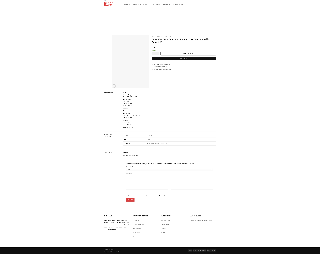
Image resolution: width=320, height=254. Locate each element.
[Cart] (215, 4)
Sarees (163, 228)
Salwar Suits (137, 4)
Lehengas (127, 4)
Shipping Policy (137, 228)
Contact (111, 249)
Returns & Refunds (138, 224)
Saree (145, 4)
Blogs (181, 4)
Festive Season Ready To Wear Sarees (201, 220)
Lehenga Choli (165, 220)
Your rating (129, 166)
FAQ (134, 236)
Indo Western (166, 4)
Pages (106, 249)
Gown (158, 4)
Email (173, 188)
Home (153, 36)
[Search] (209, 4)
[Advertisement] (160, 21)
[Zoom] (114, 86)
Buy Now (183, 58)
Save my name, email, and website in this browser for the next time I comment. (150, 195)
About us (175, 4)
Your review (129, 173)
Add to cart (188, 53)
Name (128, 188)
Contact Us (136, 220)
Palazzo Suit (168, 36)
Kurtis (152, 4)
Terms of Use (136, 232)
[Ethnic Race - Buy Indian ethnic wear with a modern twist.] (112, 4)
